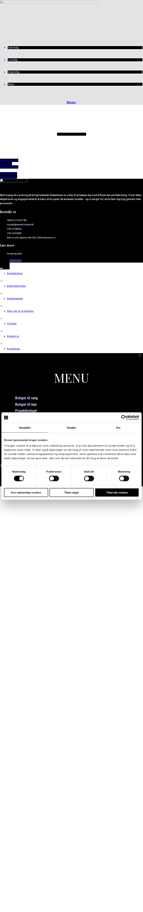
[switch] (54, 478)
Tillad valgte (71, 492)
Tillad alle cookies (117, 492)
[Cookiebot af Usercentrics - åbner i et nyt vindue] (123, 417)
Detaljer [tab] (71, 427)
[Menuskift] (1, 268)
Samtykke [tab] (25, 427)
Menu (71, 102)
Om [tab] (118, 427)
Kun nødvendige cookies (26, 492)
